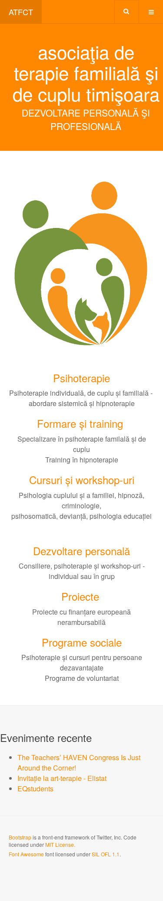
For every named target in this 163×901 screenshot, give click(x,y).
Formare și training (80, 423)
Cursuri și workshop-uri (81, 479)
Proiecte (80, 596)
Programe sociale (82, 642)
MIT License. (60, 844)
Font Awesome (26, 854)
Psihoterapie (81, 377)
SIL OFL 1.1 (106, 854)
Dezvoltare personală (81, 550)
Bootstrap (20, 837)
